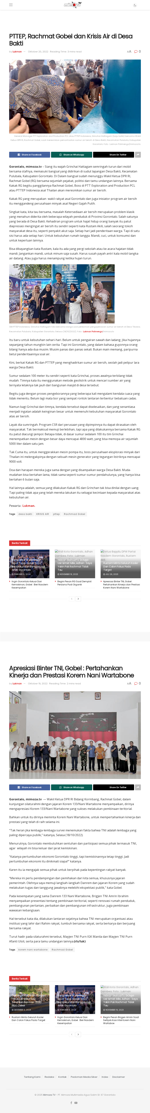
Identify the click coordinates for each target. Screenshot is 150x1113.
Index (105, 1077)
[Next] (78, 598)
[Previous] (71, 598)
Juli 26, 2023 (111, 574)
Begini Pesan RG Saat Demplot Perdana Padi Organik (74, 583)
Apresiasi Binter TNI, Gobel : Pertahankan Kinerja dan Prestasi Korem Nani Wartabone (121, 584)
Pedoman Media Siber (84, 1077)
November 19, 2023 (68, 574)
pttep (56, 514)
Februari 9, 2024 (22, 574)
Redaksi (49, 1077)
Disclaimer (118, 1077)
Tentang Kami (32, 1077)
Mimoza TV (49, 1094)
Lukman (17, 51)
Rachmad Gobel (74, 514)
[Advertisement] (75, 20)
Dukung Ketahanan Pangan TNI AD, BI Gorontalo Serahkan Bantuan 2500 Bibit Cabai (29, 1000)
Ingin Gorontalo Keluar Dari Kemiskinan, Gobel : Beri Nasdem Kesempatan (30, 584)
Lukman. (28, 506)
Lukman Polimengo (92, 331)
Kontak (62, 1077)
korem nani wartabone (33, 949)
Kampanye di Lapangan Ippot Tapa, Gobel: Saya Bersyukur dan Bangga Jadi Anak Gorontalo (28, 565)
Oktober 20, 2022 (38, 51)
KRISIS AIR (42, 514)
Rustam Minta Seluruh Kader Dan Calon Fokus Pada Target (120, 566)
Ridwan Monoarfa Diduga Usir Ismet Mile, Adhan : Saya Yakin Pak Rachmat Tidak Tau (75, 565)
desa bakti (25, 514)
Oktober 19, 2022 (38, 683)
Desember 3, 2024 (22, 1010)
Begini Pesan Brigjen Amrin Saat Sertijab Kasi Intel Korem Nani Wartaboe (121, 1020)
